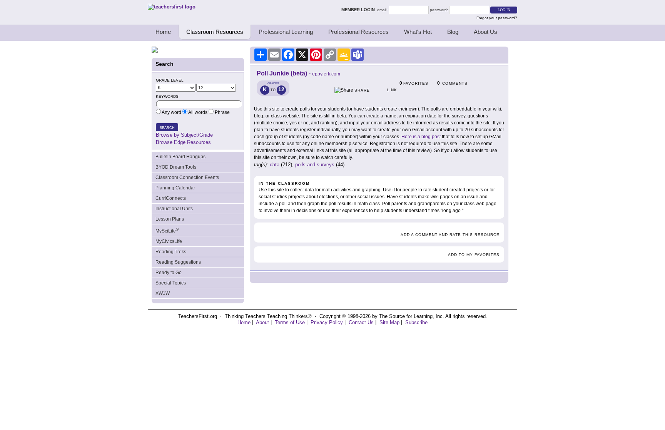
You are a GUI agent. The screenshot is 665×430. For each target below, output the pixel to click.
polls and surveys (314, 164)
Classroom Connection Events (187, 177)
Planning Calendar (175, 188)
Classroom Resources (214, 31)
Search (167, 128)
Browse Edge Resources (183, 142)
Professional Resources (358, 31)
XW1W (162, 293)
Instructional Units (174, 208)
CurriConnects (170, 198)
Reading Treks (170, 251)
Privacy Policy (327, 322)
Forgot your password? (496, 18)
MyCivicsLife (168, 241)
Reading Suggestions (178, 262)
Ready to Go (168, 272)
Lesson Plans (169, 219)
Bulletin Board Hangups (180, 156)
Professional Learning (286, 31)
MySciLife (167, 230)
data (274, 164)
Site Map (389, 322)
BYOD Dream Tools (175, 167)
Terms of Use (290, 322)
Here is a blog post (421, 136)
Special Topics (170, 283)
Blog (452, 31)
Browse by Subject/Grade (184, 135)
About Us (485, 31)
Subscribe (416, 322)
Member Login (359, 9)
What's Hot (418, 31)
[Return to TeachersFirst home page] (171, 7)
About (262, 322)
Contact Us (361, 322)
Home (163, 31)
